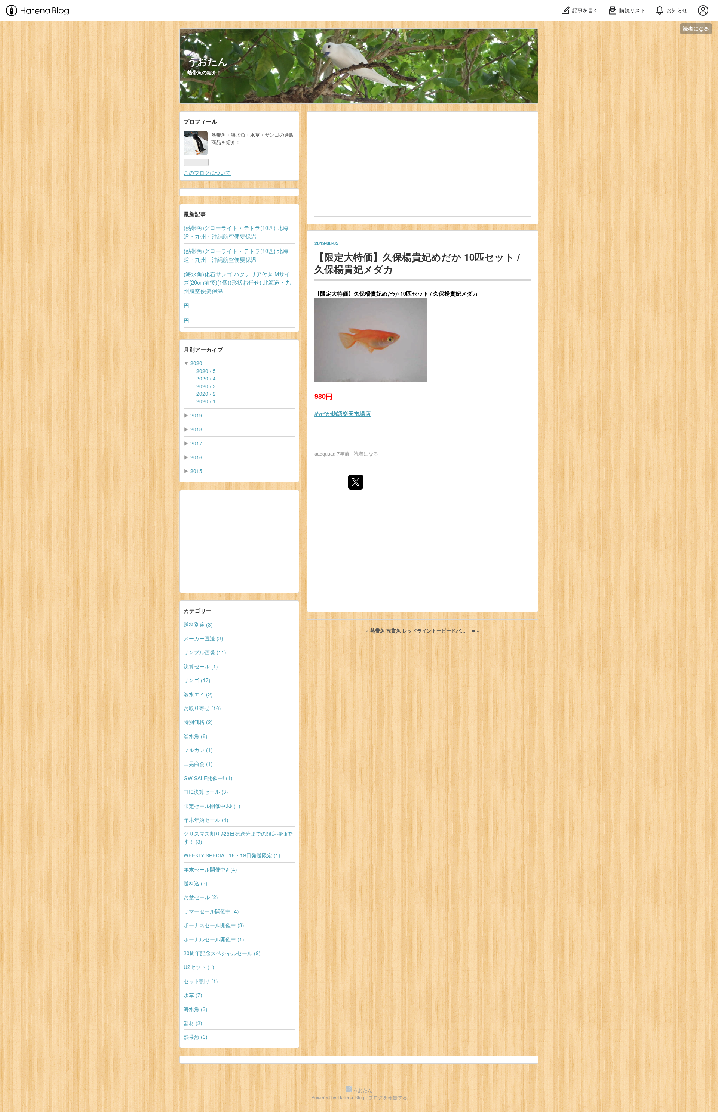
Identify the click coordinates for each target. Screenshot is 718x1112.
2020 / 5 (206, 371)
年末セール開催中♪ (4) (210, 869)
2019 (196, 415)
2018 (196, 429)
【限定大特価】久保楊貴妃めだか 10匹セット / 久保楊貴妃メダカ (417, 263)
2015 (196, 471)
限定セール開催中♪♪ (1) (212, 806)
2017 (196, 443)
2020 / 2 (206, 393)
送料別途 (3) (198, 624)
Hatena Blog (351, 1097)
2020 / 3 (206, 386)
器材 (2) (193, 1022)
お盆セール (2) (201, 897)
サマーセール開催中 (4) (211, 911)
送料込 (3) (196, 883)
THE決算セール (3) (206, 791)
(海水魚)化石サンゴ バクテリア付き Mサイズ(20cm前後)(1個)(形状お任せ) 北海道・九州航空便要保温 (237, 282)
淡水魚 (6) (196, 736)
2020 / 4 (206, 378)
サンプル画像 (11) (205, 652)
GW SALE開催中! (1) (208, 778)
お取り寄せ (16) (202, 708)
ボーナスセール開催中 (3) (214, 925)
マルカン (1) (198, 750)
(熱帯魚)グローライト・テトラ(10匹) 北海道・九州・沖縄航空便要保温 (236, 232)
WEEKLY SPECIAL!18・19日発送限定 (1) (232, 855)
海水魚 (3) (196, 1009)
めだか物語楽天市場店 (342, 414)
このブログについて (207, 172)
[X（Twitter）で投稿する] (355, 482)
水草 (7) (193, 994)
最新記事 (195, 214)
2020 (196, 363)
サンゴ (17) (197, 680)
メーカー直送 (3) (203, 638)
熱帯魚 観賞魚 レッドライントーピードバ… (416, 630)
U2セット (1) (199, 966)
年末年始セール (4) (206, 819)
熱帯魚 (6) (196, 1036)
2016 (196, 457)
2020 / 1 (206, 401)
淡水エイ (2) (198, 694)
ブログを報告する (387, 1097)
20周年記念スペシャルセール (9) (222, 953)
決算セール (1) (201, 666)
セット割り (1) (201, 981)
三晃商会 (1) (198, 763)
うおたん (207, 61)
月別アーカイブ (203, 349)
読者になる (696, 28)
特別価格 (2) (198, 722)
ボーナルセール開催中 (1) (214, 939)
